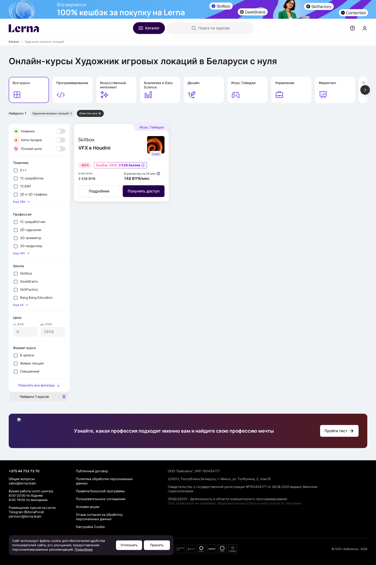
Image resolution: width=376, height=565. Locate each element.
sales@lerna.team (22, 483)
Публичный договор (92, 471)
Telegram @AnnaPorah (26, 512)
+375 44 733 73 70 (24, 471)
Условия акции (87, 507)
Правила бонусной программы (100, 491)
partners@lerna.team (25, 516)
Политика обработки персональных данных (104, 481)
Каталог (14, 41)
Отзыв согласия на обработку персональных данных (99, 517)
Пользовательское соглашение (101, 499)
